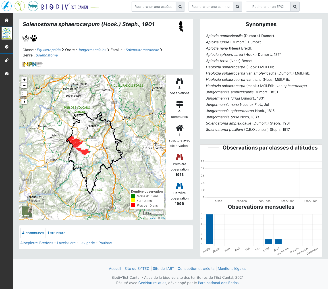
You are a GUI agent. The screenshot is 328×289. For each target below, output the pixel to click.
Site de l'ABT (163, 268)
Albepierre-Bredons (36, 243)
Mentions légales (232, 268)
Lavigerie (87, 243)
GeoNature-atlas (152, 283)
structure (56, 233)
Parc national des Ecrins (218, 283)
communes (33, 233)
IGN (163, 218)
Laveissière (66, 243)
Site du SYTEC (137, 268)
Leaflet (152, 218)
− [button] (24, 85)
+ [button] (24, 79)
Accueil (115, 268)
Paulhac (105, 243)
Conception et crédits (196, 268)
